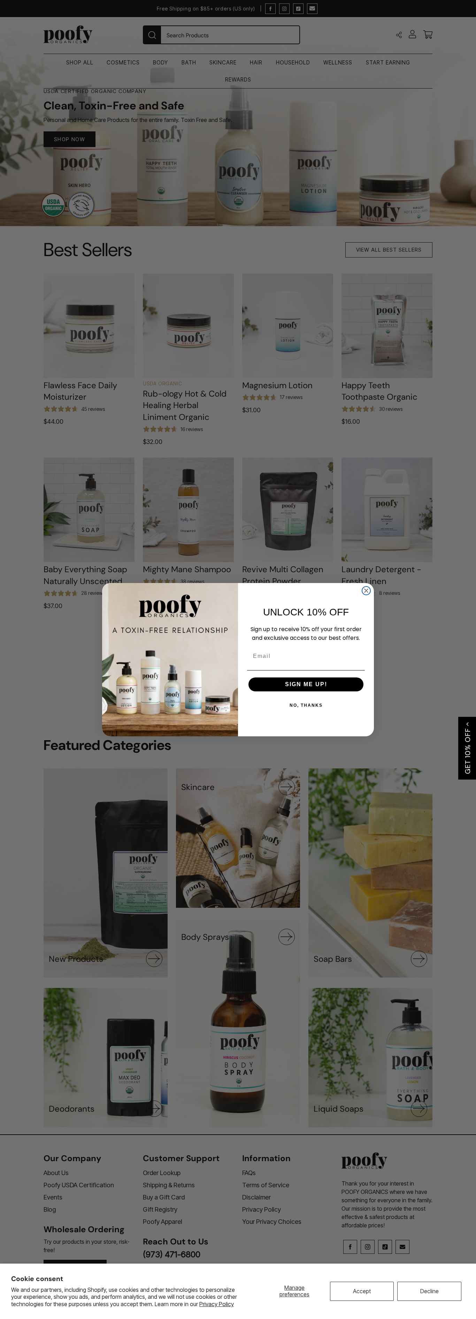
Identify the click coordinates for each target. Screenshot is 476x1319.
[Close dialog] (366, 590)
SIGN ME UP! (306, 684)
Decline (429, 1291)
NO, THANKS (306, 705)
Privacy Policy (216, 1304)
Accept (362, 1291)
